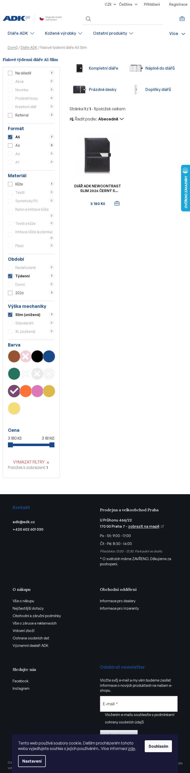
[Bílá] (26, 374)
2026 (33, 293)
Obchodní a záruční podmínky (37, 615)
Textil (33, 192)
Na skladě (33, 73)
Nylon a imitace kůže (33, 212)
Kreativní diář (33, 107)
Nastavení (32, 761)
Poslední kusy (33, 98)
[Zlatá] (49, 391)
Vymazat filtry (29, 461)
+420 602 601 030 (28, 529)
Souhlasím (158, 746)
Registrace (178, 4)
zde (131, 748)
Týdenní (33, 276)
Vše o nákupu (23, 601)
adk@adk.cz (24, 521)
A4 (33, 154)
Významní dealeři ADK (30, 645)
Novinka (33, 90)
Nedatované (33, 267)
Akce (33, 81)
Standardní (33, 323)
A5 (33, 137)
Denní (33, 284)
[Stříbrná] (49, 374)
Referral (33, 115)
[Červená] (26, 356)
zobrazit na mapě (143, 526)
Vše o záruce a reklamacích (35, 623)
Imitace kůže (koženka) (33, 234)
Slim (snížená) (33, 315)
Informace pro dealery (117, 601)
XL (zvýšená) (33, 331)
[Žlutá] (14, 408)
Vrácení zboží (23, 630)
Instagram (21, 688)
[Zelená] (14, 374)
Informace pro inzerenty (119, 608)
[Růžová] (37, 391)
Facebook (20, 681)
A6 (33, 145)
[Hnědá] (14, 356)
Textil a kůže (33, 223)
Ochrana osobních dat (31, 638)
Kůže (33, 184)
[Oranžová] (26, 391)
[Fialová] (14, 391)
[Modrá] (49, 356)
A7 (33, 162)
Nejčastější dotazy (28, 608)
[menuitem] (21, 33)
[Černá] (37, 356)
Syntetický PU (33, 201)
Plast (33, 246)
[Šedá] (37, 374)
